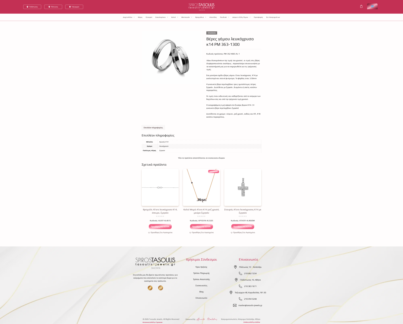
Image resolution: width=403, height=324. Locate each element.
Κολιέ (173, 17)
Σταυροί (149, 17)
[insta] (160, 288)
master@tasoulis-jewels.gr (250, 305)
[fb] (150, 288)
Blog (201, 292)
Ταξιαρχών (75, 7)
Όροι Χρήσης (201, 267)
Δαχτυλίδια (127, 17)
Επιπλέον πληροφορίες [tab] (153, 127)
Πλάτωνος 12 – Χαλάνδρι (250, 267)
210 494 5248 (250, 299)
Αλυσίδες (213, 17)
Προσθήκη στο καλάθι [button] (160, 226)
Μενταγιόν (185, 17)
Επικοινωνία (201, 298)
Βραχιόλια (199, 17)
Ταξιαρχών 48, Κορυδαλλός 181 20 (250, 292)
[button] (160, 232)
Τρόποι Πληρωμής (201, 273)
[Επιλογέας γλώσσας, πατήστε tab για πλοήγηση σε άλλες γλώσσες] (372, 6)
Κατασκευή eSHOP (148, 322)
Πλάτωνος (54, 7)
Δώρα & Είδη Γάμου (240, 17)
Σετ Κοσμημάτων (273, 17)
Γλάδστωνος (33, 7)
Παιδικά (223, 17)
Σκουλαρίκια (160, 17)
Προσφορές (258, 17)
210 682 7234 (250, 273)
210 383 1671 (250, 286)
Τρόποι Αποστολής (201, 279)
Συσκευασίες (201, 285)
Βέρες (140, 17)
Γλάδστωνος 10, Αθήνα (250, 280)
